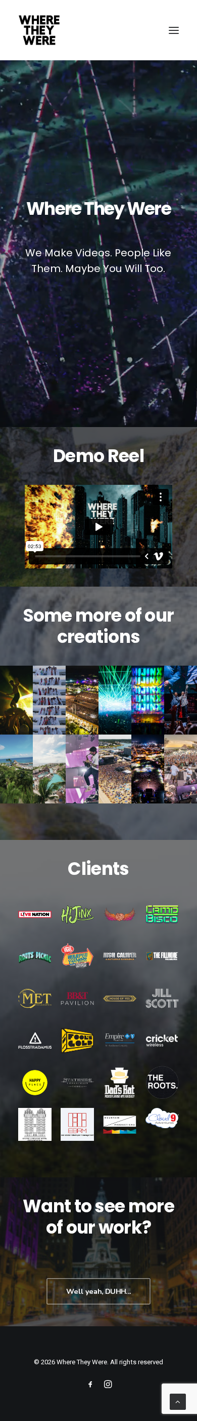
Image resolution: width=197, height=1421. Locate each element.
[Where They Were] (39, 30)
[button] (174, 30)
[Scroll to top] (178, 1401)
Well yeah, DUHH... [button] (98, 1291)
